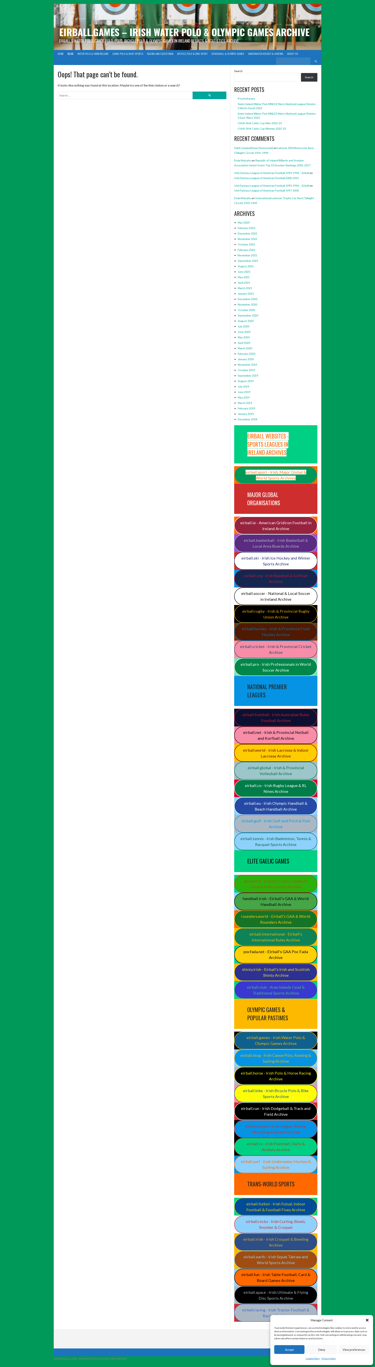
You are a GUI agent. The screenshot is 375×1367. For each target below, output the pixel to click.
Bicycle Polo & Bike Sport (192, 54)
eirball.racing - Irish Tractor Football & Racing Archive (275, 1312)
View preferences (354, 1349)
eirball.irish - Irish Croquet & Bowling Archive (275, 1242)
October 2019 (246, 370)
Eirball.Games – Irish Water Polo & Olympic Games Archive (184, 32)
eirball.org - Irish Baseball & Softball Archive (276, 578)
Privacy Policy (329, 1358)
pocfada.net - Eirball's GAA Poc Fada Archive (276, 954)
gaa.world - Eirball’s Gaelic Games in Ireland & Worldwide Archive (275, 884)
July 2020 (243, 326)
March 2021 (245, 288)
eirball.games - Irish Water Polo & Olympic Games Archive (275, 1040)
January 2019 (246, 413)
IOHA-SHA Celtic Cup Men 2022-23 (260, 123)
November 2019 (247, 364)
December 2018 (247, 419)
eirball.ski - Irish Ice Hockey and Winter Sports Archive (275, 561)
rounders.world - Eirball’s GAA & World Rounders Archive (275, 919)
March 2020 (245, 348)
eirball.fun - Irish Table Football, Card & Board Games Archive (275, 1277)
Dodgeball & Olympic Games (228, 54)
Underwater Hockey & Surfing (265, 54)
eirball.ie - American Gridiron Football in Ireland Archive (276, 525)
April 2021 (244, 282)
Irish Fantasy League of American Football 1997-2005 (266, 190)
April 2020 (244, 342)
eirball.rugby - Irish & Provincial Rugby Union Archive (276, 614)
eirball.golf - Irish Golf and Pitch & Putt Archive (276, 823)
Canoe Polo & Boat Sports (127, 54)
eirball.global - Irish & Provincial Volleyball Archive (276, 770)
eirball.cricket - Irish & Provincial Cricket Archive (276, 649)
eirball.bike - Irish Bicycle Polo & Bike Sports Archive (276, 1093)
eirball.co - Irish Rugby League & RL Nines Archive (276, 788)
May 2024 (244, 222)
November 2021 (247, 255)
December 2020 (247, 299)
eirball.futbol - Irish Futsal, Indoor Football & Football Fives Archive (275, 1206)
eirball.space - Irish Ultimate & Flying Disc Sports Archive (276, 1295)
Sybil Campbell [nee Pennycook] (253, 148)
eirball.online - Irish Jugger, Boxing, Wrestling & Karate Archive (275, 1129)
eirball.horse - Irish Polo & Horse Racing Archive (276, 1076)
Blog (70, 54)
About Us (292, 54)
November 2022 (247, 239)
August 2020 (246, 321)
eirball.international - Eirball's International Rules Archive (275, 937)
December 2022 (247, 233)
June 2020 (244, 331)
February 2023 (246, 228)
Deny (321, 1349)
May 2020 (244, 337)
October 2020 (246, 310)
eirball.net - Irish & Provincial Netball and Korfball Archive (276, 735)
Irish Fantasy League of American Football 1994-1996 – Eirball (271, 173)
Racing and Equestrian (160, 54)
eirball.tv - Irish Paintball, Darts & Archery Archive (276, 1146)
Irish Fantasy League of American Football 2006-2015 (266, 178)
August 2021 (246, 266)
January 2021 (246, 293)
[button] (367, 1320)
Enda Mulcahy (242, 160)
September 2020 (248, 315)
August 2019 (246, 381)
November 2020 (247, 304)
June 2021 (244, 271)
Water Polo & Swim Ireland (92, 54)
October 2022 (246, 244)
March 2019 (245, 403)
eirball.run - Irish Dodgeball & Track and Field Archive (276, 1111)
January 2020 (246, 359)
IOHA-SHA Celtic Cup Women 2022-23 (262, 128)
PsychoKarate (246, 98)
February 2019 (246, 408)
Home (61, 54)
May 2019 (244, 397)
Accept (289, 1349)
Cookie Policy (313, 1358)
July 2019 (243, 386)
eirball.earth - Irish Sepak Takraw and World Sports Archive (276, 1259)
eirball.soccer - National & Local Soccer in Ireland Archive (275, 596)
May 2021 (244, 277)
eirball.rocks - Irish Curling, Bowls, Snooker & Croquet (276, 1224)
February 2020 (246, 353)
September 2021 (248, 260)
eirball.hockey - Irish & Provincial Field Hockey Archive (276, 631)
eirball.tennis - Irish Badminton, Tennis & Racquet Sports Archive (275, 841)
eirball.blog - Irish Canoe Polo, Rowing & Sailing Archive (275, 1058)
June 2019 (244, 392)
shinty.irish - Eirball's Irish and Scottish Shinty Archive (276, 972)
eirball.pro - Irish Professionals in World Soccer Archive (276, 667)
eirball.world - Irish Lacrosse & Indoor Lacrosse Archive (276, 753)
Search (238, 71)
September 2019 (248, 375)
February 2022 (246, 249)
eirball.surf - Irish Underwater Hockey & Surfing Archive (276, 1164)
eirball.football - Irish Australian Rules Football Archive (275, 717)
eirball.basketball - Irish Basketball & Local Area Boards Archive (276, 543)
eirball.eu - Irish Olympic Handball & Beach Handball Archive (275, 806)
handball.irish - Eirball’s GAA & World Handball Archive (276, 901)
